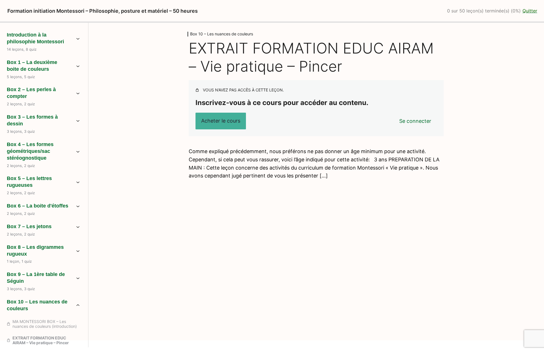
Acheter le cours (220, 121)
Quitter (529, 11)
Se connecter (415, 121)
